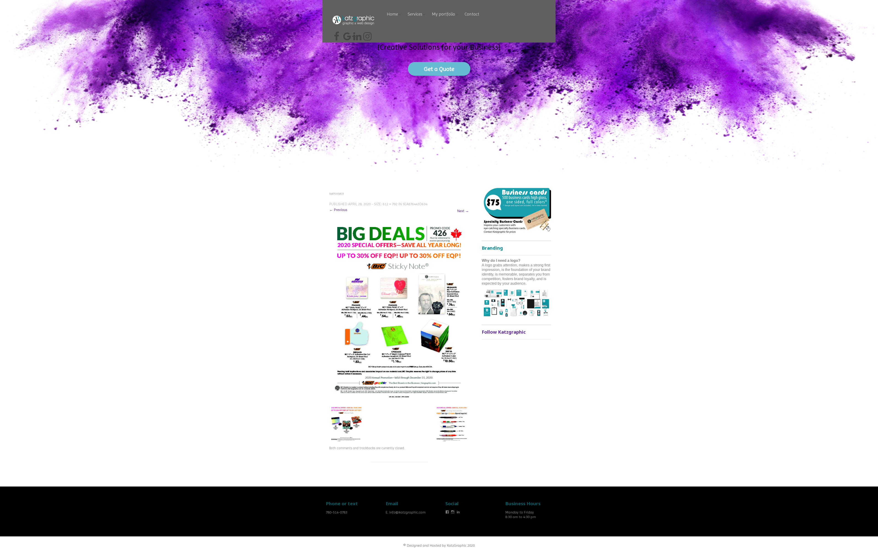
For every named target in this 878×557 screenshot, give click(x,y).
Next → (463, 211)
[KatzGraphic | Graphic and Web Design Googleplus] (346, 34)
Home (392, 14)
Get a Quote (439, 68)
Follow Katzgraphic (504, 332)
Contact (472, 14)
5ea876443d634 (415, 204)
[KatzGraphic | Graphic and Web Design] (353, 14)
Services (415, 14)
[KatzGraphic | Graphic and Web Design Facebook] (336, 34)
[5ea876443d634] (399, 311)
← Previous (338, 210)
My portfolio (443, 14)
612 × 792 (390, 204)
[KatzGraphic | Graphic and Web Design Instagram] (366, 34)
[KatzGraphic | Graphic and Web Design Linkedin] (356, 34)
